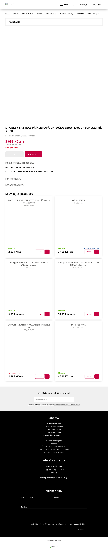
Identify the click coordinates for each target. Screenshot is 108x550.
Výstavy (54, 473)
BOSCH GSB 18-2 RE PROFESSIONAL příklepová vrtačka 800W (29, 203)
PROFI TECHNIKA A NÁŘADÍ (23, 14)
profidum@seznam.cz (55, 435)
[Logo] (11, 5)
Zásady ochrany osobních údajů (54, 477)
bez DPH (18, 144)
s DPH (21, 142)
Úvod (7, 14)
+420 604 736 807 (55, 432)
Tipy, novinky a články (54, 469)
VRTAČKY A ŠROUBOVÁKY (46, 14)
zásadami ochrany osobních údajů (67, 405)
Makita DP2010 (78, 201)
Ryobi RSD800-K (78, 326)
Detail (40, 252)
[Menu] (61, 5)
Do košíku (31, 154)
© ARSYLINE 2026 (54, 540)
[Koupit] (47, 252)
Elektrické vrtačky (66, 14)
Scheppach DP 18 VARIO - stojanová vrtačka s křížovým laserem (78, 265)
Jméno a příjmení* (28, 497)
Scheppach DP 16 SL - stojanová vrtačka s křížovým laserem (29, 265)
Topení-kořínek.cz (54, 466)
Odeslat (71, 399)
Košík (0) (83, 5)
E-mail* (57, 497)
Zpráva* (24, 507)
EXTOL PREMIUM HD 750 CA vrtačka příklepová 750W (29, 327)
